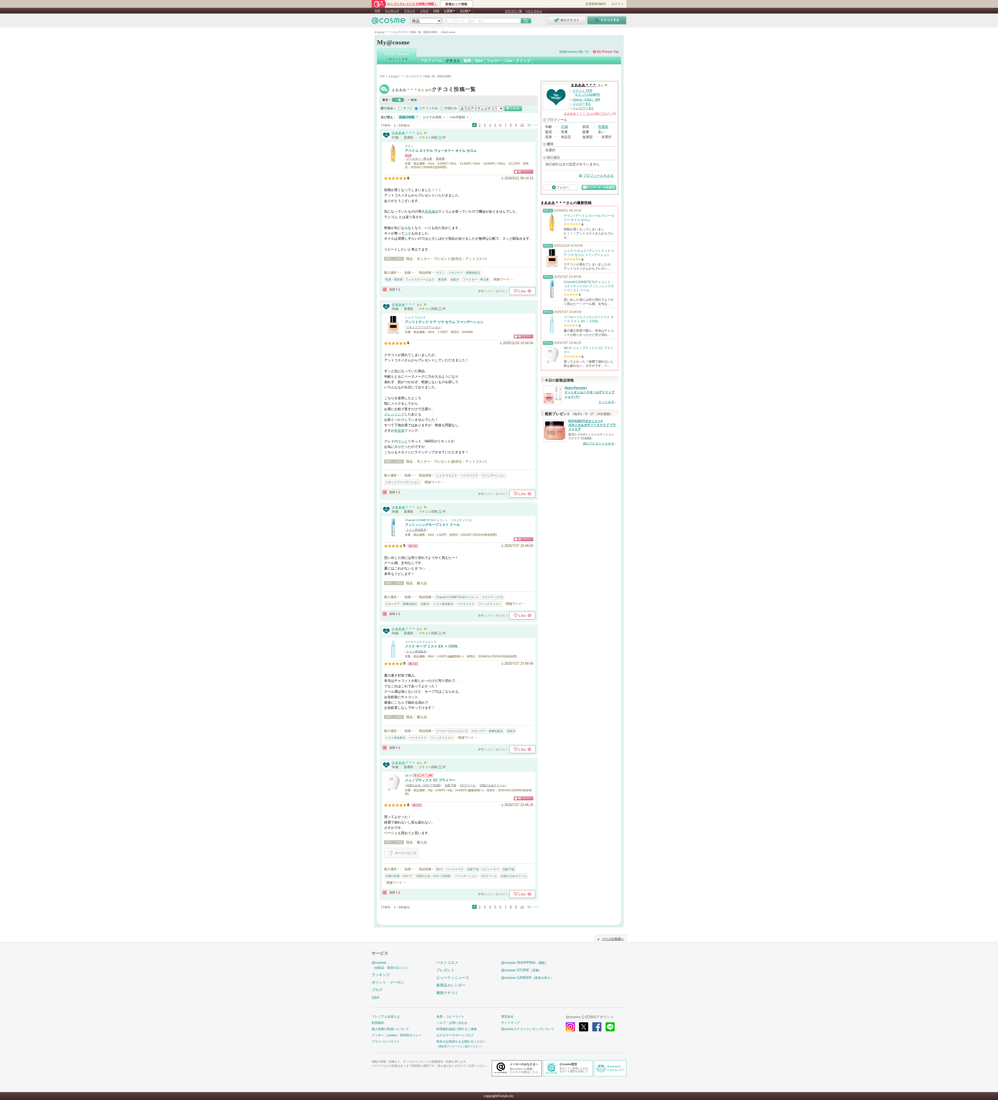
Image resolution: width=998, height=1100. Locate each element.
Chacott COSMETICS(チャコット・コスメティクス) (438, 520)
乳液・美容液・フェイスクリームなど (409, 279)
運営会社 (507, 1016)
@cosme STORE (521, 970)
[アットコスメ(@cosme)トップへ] (388, 22)
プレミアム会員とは (386, 1016)
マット (403, 441)
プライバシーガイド (386, 1041)
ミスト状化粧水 (416, 529)
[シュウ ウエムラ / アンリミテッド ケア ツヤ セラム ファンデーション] (393, 331)
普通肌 (603, 127)
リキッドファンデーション (423, 327)
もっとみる (606, 402)
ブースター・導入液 (419, 158)
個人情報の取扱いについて (390, 1029)
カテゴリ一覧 (513, 10)
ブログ (424, 10)
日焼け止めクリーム (492, 785)
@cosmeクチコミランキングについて (527, 1029)
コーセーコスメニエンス (420, 641)
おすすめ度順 (432, 117)
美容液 (440, 158)
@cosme (390, 965)
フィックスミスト (489, 603)
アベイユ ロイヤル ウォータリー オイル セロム (441, 151)
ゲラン (409, 146)
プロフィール (431, 60)
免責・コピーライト (450, 1016)
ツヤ (407, 233)
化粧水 (454, 279)
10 (522, 125)
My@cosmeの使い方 (573, 52)
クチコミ (453, 60)
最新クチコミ (447, 993)
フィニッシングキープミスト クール (432, 525)
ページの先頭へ (613, 939)
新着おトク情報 (456, 4)
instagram (570, 1026)
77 (440, 137)
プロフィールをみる (598, 176)
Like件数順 (457, 117)
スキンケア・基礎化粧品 (464, 272)
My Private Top (608, 52)
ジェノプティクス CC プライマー (430, 780)
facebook (596, 1026)
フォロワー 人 (583, 108)
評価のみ (451, 108)
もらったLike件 (587, 94)
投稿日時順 (407, 117)
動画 (467, 60)
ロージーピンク (406, 853)
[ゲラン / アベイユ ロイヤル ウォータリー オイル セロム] (393, 160)
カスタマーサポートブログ (455, 1035)
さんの (589, 113)
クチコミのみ (428, 108)
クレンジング (394, 414)
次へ (530, 125)
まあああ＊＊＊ (434, 90)
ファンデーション (493, 475)
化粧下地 (450, 785)
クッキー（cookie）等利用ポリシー (397, 1035)
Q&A (436, 10)
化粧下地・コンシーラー (483, 869)
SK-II (408, 775)
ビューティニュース (452, 977)
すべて (407, 108)
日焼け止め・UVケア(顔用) (423, 785)
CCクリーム (468, 785)
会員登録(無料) (595, 4)
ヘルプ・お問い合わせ (452, 1023)
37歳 (564, 127)
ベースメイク (469, 475)
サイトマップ (510, 1023)
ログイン (617, 4)
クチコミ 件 (583, 91)
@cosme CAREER (527, 977)
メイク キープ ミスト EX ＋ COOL (431, 646)
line (610, 1026)
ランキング (392, 10)
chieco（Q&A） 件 (586, 99)
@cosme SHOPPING (524, 962)
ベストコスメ (533, 10)
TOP (377, 10)
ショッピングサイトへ (523, 172)
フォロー (494, 60)
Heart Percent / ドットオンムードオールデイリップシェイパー (589, 392)
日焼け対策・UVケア (398, 876)
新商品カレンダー (450, 985)
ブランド (409, 10)
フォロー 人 (582, 104)
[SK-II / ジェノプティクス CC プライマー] (393, 789)
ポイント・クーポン (388, 982)
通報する (392, 289)
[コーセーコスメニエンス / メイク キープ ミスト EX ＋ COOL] (393, 656)
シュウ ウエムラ (415, 317)
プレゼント (445, 970)
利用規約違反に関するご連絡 (456, 1029)
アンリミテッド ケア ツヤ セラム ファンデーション (444, 322)
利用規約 (378, 1023)
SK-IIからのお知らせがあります (423, 775)
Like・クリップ (517, 60)
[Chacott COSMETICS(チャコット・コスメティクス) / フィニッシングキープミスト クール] (393, 534)
